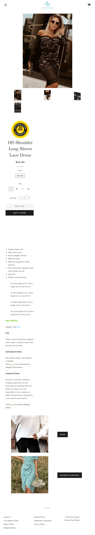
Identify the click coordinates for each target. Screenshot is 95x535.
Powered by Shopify (72, 520)
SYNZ (62, 434)
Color (20, 170)
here (11, 364)
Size (20, 184)
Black (20, 176)
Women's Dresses (69, 475)
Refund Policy (39, 517)
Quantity (13, 198)
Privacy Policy (39, 524)
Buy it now (19, 213)
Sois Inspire (75, 517)
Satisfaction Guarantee (43, 520)
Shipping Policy (10, 528)
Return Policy (9, 524)
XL (28, 189)
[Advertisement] (20, 230)
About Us (7, 517)
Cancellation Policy (11, 520)
